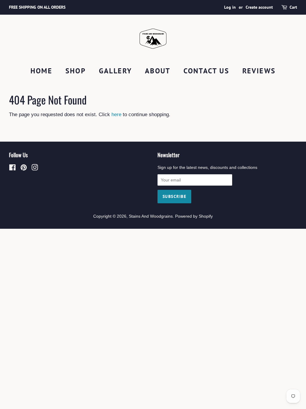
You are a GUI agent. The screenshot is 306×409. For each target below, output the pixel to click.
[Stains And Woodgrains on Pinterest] (23, 168)
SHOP (75, 70)
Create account (259, 7)
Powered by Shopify (194, 216)
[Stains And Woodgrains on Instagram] (34, 168)
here (116, 114)
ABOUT (158, 70)
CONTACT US (206, 70)
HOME (41, 70)
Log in (230, 7)
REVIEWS (259, 70)
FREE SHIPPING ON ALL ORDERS (37, 7)
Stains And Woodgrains (151, 216)
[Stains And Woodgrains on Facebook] (12, 168)
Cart (293, 7)
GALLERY (115, 70)
